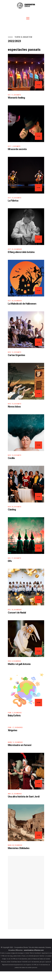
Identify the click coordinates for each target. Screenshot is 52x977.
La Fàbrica (13, 200)
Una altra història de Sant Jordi (23, 796)
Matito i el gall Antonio (19, 664)
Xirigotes (12, 730)
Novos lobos (14, 406)
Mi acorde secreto (17, 149)
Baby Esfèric (14, 715)
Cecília (11, 458)
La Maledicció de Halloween (22, 303)
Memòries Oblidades (18, 848)
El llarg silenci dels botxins (21, 252)
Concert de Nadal (17, 612)
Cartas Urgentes (16, 355)
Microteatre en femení (19, 745)
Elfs (10, 561)
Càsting (12, 509)
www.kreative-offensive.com (34, 950)
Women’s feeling (16, 97)
